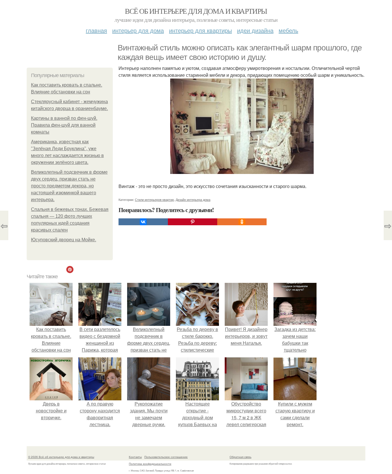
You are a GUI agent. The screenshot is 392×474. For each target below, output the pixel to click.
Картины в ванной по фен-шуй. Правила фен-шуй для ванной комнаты (64, 125)
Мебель (288, 30)
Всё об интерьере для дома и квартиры (196, 11)
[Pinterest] (192, 221)
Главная (96, 30)
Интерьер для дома (138, 30)
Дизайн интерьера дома (193, 199)
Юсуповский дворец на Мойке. (63, 239)
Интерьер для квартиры (200, 30)
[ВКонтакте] (143, 221)
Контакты (135, 457)
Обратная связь (240, 457)
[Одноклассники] (242, 221)
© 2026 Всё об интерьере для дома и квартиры (61, 457)
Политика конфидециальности (150, 464)
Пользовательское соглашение (166, 457)
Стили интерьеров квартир (154, 199)
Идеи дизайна (255, 30)
